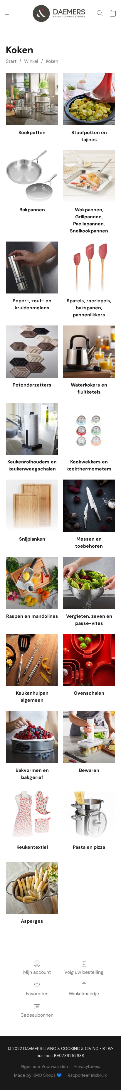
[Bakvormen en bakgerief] (32, 737)
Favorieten (37, 994)
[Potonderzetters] (32, 351)
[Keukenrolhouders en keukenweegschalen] (32, 429)
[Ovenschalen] (89, 660)
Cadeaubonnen (37, 1015)
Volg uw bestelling (83, 972)
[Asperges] (32, 888)
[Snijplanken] (32, 506)
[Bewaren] (89, 737)
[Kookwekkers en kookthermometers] (89, 429)
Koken (52, 61)
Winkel (31, 61)
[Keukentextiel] (32, 814)
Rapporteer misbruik (87, 1075)
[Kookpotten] (32, 99)
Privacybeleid (87, 1066)
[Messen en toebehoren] (89, 506)
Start (11, 61)
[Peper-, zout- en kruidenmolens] (32, 268)
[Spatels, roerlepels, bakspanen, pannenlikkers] (89, 268)
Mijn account (37, 972)
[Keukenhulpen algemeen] (32, 660)
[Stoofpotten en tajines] (89, 99)
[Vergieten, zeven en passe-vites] (89, 583)
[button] (60, 13)
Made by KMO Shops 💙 (38, 1075)
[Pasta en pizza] (89, 814)
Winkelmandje (84, 994)
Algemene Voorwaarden (44, 1066)
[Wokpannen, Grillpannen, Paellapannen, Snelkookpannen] (89, 176)
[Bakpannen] (32, 176)
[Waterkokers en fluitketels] (89, 351)
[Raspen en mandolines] (32, 583)
